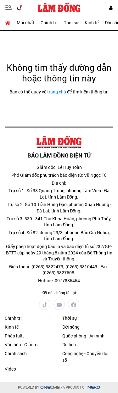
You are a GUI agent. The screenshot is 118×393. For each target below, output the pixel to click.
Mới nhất (25, 23)
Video (10, 369)
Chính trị (49, 23)
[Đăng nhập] (110, 8)
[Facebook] (73, 304)
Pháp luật (14, 336)
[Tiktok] (44, 304)
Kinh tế (91, 23)
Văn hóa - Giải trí (21, 345)
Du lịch (69, 345)
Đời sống (71, 327)
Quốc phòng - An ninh (83, 336)
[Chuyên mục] (8, 7)
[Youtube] (59, 304)
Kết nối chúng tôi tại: (59, 292)
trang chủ (56, 92)
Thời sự (71, 23)
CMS (50, 387)
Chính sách (16, 353)
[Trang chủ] (9, 22)
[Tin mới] (19, 7)
